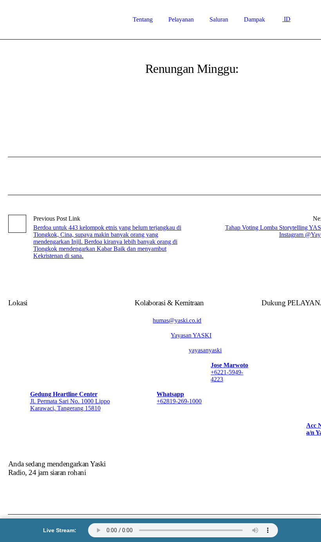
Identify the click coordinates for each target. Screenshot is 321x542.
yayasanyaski (205, 350)
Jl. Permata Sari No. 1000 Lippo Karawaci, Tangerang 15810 (70, 404)
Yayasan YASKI (191, 335)
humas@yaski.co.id (177, 320)
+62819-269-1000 (179, 401)
